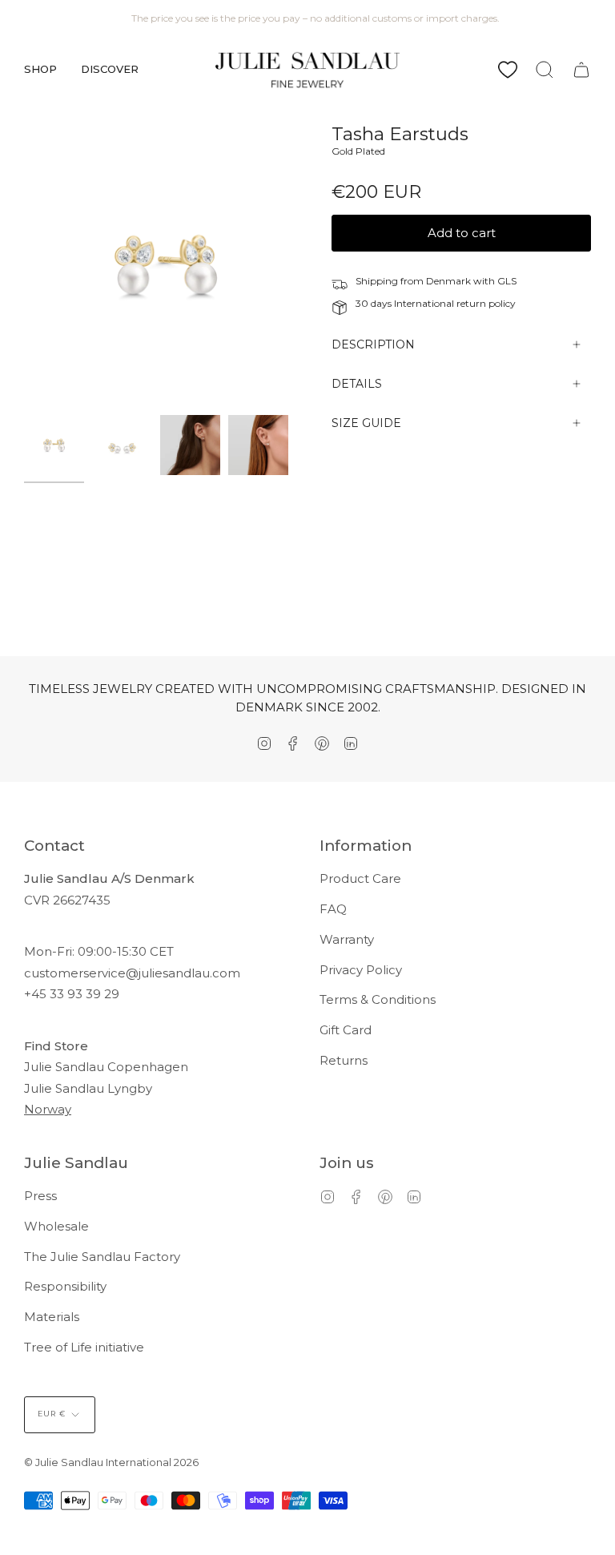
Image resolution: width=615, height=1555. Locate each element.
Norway (47, 1109)
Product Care (360, 878)
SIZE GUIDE (366, 423)
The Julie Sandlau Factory (102, 1256)
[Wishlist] (507, 69)
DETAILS (357, 384)
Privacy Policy (361, 969)
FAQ (333, 908)
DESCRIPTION (373, 344)
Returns (344, 1060)
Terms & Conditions (378, 999)
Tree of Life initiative (84, 1347)
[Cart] (581, 69)
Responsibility (65, 1286)
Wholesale (56, 1226)
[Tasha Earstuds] (54, 445)
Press (40, 1195)
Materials (51, 1316)
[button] (40, 69)
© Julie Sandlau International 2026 (111, 1462)
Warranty (347, 939)
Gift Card (346, 1029)
